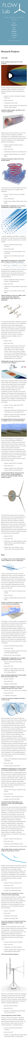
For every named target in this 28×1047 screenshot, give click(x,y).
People (14, 29)
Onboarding (14, 35)
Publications (14, 25)
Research (14, 31)
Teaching (14, 33)
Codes (14, 37)
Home (14, 23)
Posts (14, 27)
